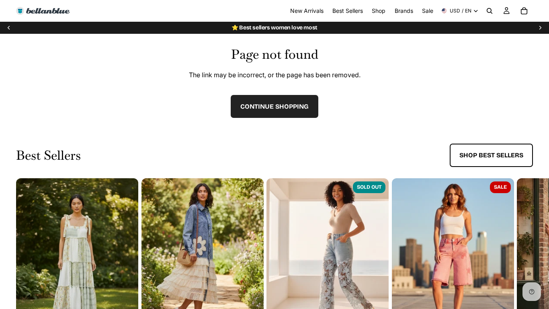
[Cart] (524, 11)
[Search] (489, 11)
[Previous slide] (9, 28)
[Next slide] (540, 28)
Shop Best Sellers (491, 155)
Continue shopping (274, 106)
